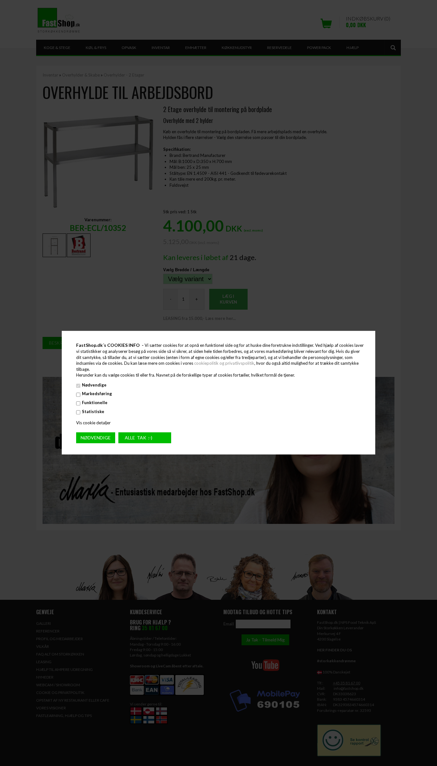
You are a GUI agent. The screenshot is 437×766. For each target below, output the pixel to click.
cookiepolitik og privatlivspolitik (224, 363)
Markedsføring (97, 393)
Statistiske (93, 411)
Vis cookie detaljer (93, 422)
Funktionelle (94, 402)
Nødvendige (94, 384)
